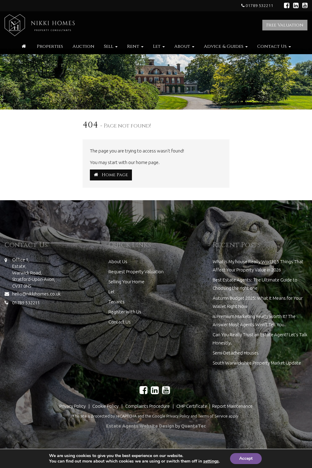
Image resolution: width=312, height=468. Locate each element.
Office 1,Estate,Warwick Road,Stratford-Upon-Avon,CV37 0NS (33, 272)
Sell (109, 46)
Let (157, 46)
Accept (246, 458)
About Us (117, 261)
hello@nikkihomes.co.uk (36, 293)
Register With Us (124, 311)
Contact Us (272, 46)
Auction (83, 46)
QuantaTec (193, 425)
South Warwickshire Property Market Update (257, 362)
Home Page (113, 175)
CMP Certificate (192, 406)
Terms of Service (213, 416)
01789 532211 (259, 5)
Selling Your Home (126, 281)
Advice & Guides (224, 46)
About (182, 46)
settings (211, 461)
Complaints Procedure (147, 406)
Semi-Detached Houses (236, 352)
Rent (133, 46)
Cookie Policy (105, 406)
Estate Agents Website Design (140, 425)
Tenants (116, 301)
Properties (50, 46)
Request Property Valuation (136, 271)
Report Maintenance (232, 406)
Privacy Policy (72, 406)
